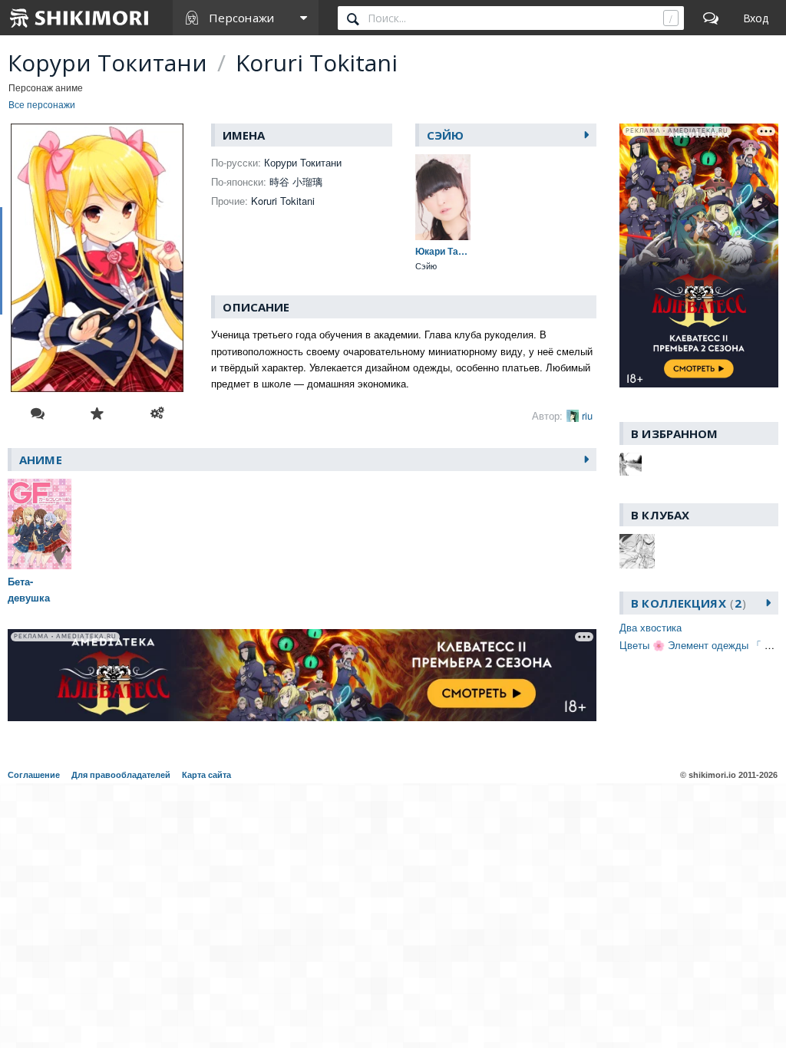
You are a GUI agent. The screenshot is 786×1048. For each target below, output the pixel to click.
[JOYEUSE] (630, 464)
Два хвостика (650, 627)
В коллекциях (686, 603)
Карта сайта (206, 774)
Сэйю (445, 135)
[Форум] (711, 17)
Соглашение (34, 774)
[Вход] (756, 17)
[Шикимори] (80, 17)
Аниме (40, 459)
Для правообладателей (120, 774)
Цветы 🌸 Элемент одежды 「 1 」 (701, 645)
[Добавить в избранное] (97, 413)
